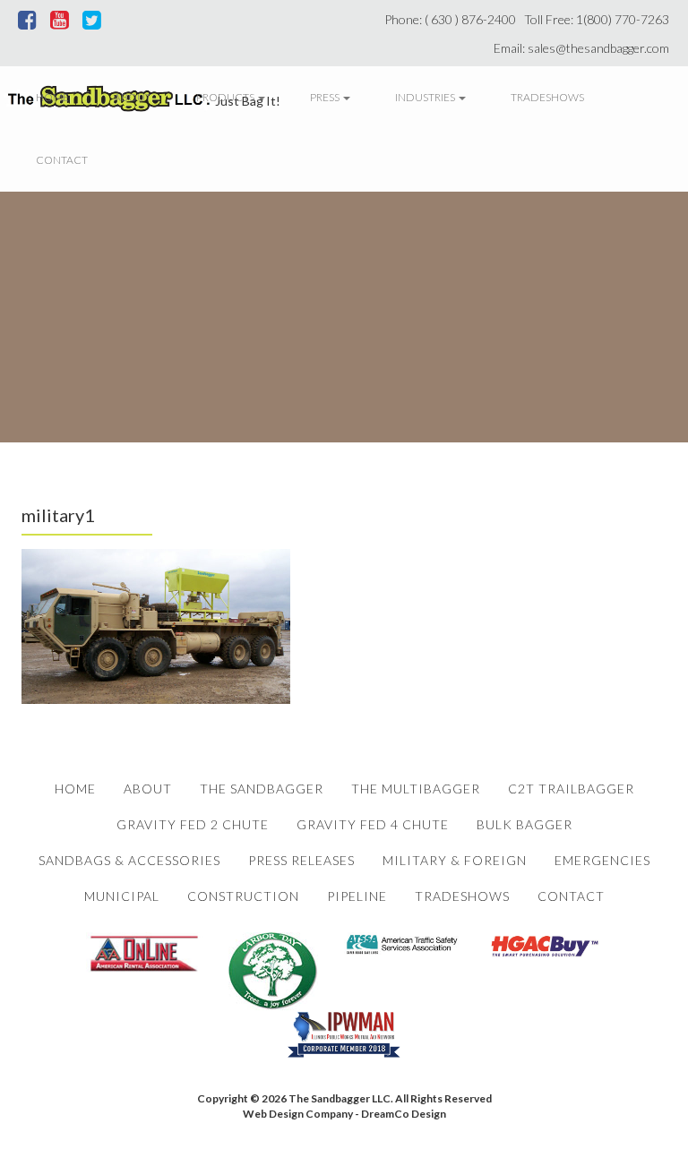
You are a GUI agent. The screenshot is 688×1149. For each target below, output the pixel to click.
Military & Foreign (455, 860)
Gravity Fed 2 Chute (192, 824)
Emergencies (602, 860)
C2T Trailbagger (571, 788)
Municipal (121, 896)
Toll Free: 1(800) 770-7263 (599, 19)
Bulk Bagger (524, 824)
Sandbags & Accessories (129, 860)
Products (226, 97)
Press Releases (301, 860)
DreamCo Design (403, 1113)
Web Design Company (298, 1113)
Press (325, 97)
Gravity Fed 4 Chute (373, 824)
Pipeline (357, 896)
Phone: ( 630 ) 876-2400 (452, 19)
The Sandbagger (261, 788)
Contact (62, 160)
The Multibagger (415, 788)
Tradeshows (547, 97)
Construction (243, 896)
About (132, 97)
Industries (426, 97)
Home (52, 97)
